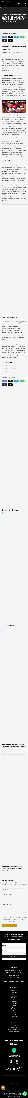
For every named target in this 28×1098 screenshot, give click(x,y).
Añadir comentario (8, 904)
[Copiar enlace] (10, 40)
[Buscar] (22, 3)
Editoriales (14, 998)
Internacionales (14, 990)
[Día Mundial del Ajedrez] (14, 567)
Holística (14, 1012)
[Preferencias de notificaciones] (3, 1087)
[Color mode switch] (19, 3)
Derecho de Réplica (14, 1031)
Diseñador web (6, 1078)
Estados (14, 994)
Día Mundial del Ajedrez (9, 625)
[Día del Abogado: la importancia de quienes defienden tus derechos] (14, 808)
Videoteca (14, 1016)
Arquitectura (14, 1007)
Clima (14, 1010)
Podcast (14, 1014)
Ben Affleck (6, 365)
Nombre (5, 890)
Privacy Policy (12, 921)
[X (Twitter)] (10, 37)
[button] (24, 1093)
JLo (14, 368)
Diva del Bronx (7, 368)
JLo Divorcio (6, 372)
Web (4, 899)
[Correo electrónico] (4, 40)
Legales (14, 999)
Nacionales (14, 992)
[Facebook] (4, 37)
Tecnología (14, 1009)
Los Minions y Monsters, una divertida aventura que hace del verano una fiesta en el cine (13, 746)
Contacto (14, 1025)
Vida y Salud (14, 1003)
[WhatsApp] (22, 37)
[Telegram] (16, 37)
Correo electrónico (8, 894)
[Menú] (25, 3)
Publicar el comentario (9, 925)
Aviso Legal (14, 1027)
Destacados (15, 365)
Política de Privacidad (14, 1029)
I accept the (10, 921)
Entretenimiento (14, 1001)
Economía (14, 996)
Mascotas (14, 1005)
